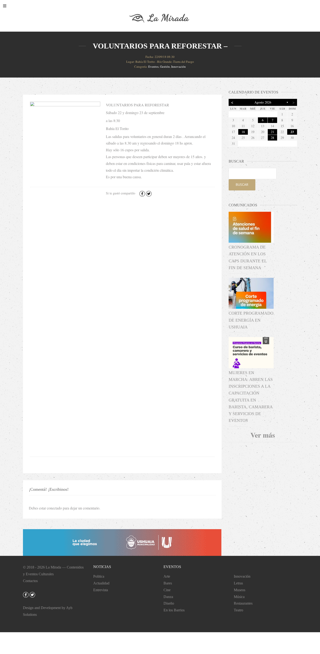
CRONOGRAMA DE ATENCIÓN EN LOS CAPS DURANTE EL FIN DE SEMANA (248, 257)
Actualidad (101, 583)
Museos (239, 590)
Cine (167, 590)
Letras (238, 583)
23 (292, 131)
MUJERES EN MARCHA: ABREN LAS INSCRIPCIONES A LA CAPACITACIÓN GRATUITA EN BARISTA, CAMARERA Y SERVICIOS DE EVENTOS (251, 396)
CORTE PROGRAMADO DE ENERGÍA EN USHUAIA (251, 320)
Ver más (262, 435)
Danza (168, 597)
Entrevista (100, 590)
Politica (98, 576)
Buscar (242, 184)
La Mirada (53, 567)
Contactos (30, 581)
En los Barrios (174, 610)
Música (239, 597)
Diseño (169, 603)
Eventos (153, 66)
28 (272, 137)
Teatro (238, 610)
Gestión (165, 66)
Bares (168, 583)
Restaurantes (243, 603)
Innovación (178, 66)
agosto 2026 (262, 102)
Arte (167, 576)
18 (243, 132)
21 (272, 132)
